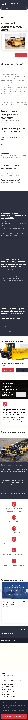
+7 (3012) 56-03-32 (15, 3)
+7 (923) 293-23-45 (10, 696)
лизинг (22, 370)
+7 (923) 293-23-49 (10, 692)
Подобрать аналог (19, 55)
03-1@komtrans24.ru (7, 678)
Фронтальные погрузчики (8, 640)
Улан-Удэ (21, 3)
